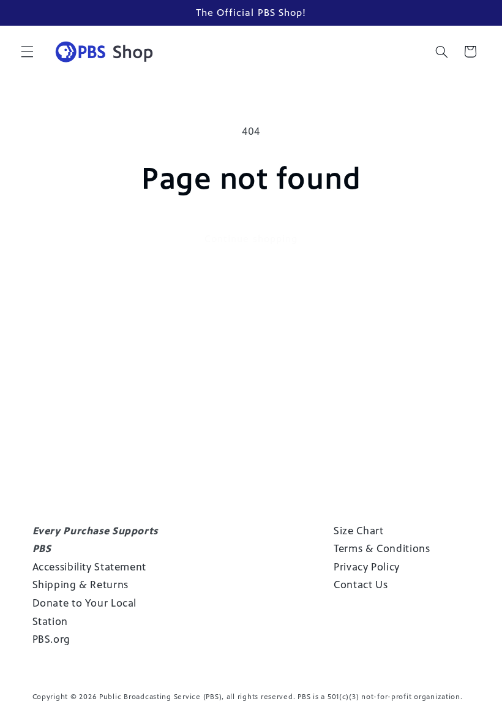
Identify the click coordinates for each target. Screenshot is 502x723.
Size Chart (358, 530)
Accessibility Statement (89, 567)
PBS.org (51, 639)
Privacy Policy (367, 567)
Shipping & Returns (80, 584)
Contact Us (361, 584)
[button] (27, 51)
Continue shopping (251, 238)
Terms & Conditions (382, 548)
